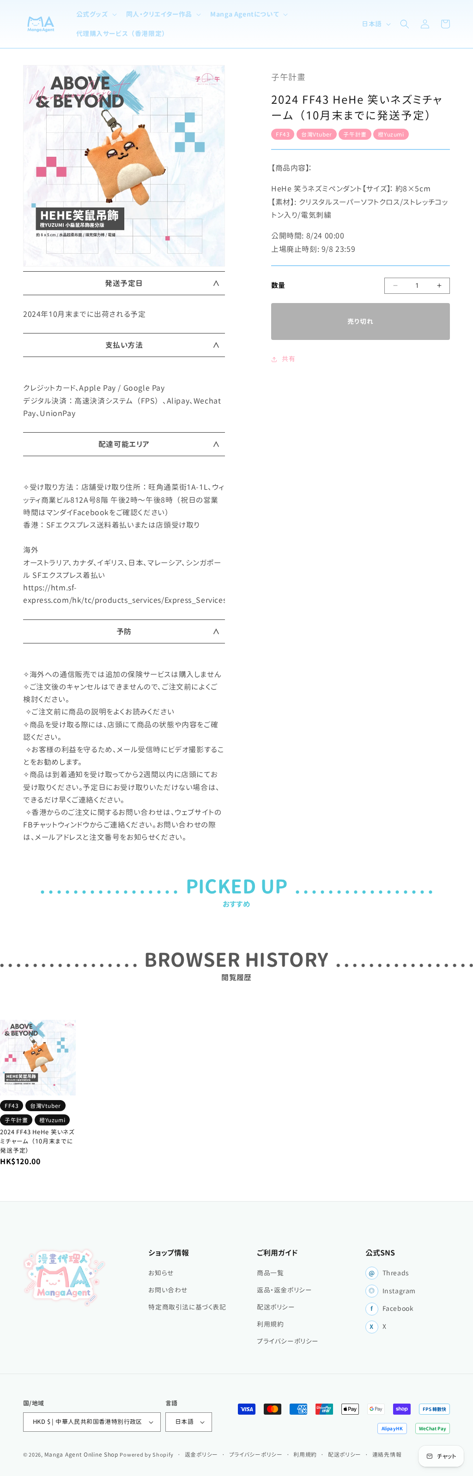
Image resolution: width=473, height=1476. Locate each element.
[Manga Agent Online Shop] (64, 1277)
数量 (278, 285)
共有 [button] (288, 359)
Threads (389, 1273)
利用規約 (270, 1324)
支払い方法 (124, 345)
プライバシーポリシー (288, 1341)
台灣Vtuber (316, 134)
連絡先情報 (387, 1454)
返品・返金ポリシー (284, 1290)
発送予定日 (124, 283)
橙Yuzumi (391, 134)
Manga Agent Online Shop (81, 1454)
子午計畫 (354, 134)
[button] (96, 14)
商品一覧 (270, 1273)
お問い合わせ (168, 1290)
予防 (124, 631)
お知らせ (160, 1273)
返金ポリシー (201, 1454)
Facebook (392, 1308)
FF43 (283, 134)
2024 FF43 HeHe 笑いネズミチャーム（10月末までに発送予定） (37, 1141)
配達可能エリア (124, 444)
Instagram (392, 1291)
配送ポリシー (276, 1307)
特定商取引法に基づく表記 (187, 1307)
